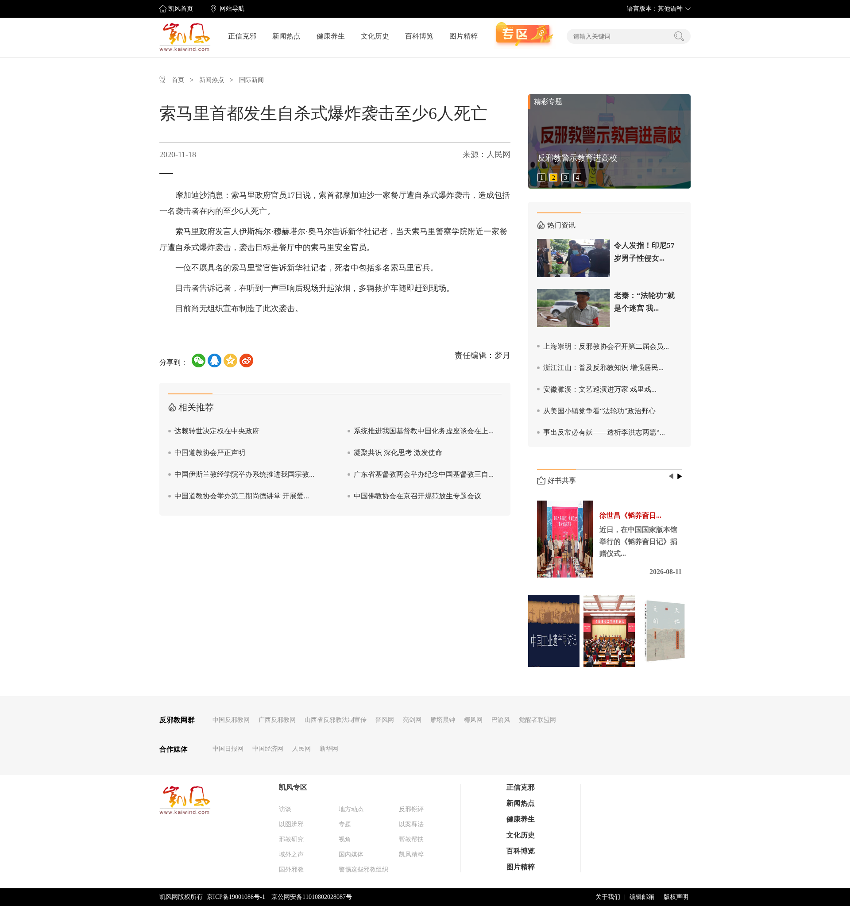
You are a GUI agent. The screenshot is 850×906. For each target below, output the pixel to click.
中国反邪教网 (231, 720)
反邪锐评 (411, 809)
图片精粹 (463, 36)
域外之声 (291, 854)
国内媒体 (351, 854)
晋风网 (384, 720)
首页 (178, 80)
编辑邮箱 (642, 897)
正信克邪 (242, 36)
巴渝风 (500, 720)
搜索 (679, 36)
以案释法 (411, 824)
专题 (345, 824)
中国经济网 (267, 748)
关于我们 (607, 897)
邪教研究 (291, 839)
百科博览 (419, 36)
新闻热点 (286, 36)
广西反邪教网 (277, 720)
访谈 (285, 809)
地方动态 (351, 809)
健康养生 (331, 36)
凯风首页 (180, 8)
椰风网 (473, 720)
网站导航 (232, 8)
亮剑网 (412, 720)
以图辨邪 (291, 824)
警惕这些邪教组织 (363, 869)
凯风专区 (293, 787)
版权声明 (676, 897)
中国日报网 (227, 748)
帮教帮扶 (411, 839)
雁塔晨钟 (442, 720)
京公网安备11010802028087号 (311, 897)
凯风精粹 (411, 854)
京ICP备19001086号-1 (236, 897)
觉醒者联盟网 (537, 720)
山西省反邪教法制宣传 (336, 720)
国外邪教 (291, 869)
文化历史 (375, 36)
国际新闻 (251, 80)
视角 (345, 839)
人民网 (301, 748)
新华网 (329, 748)
